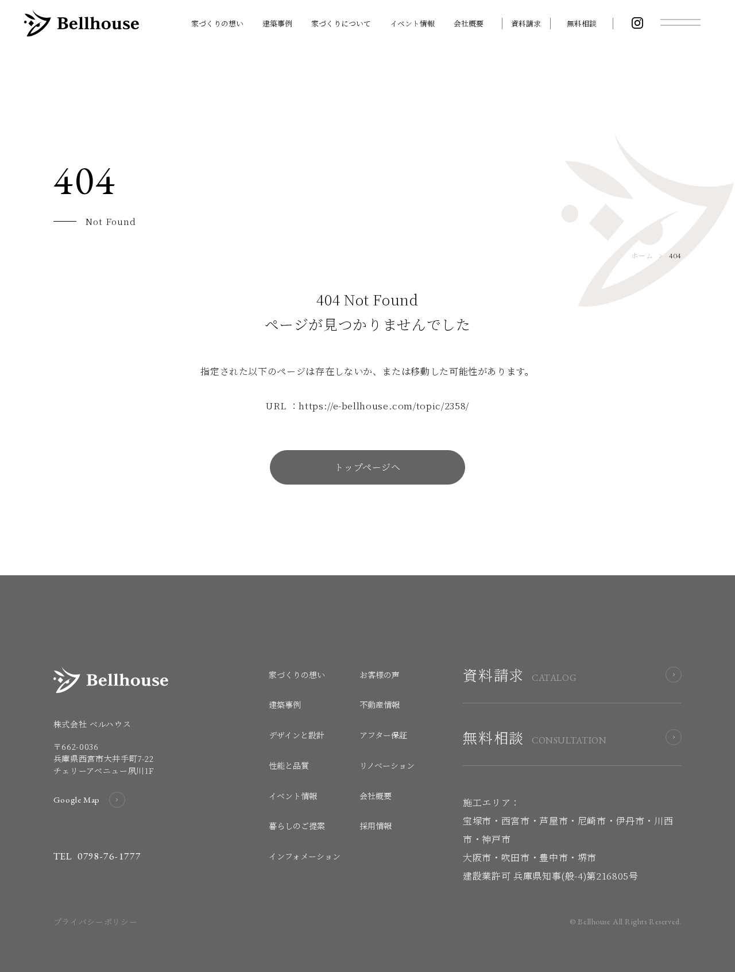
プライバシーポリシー (95, 921)
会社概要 (468, 23)
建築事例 (277, 23)
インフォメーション (305, 856)
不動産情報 (379, 704)
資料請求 (526, 23)
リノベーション (387, 765)
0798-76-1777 (109, 856)
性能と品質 (289, 765)
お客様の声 (379, 674)
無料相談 (582, 23)
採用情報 (375, 825)
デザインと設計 (296, 735)
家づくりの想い (217, 23)
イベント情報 (412, 23)
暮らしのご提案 (297, 825)
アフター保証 (383, 735)
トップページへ (367, 467)
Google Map (76, 799)
